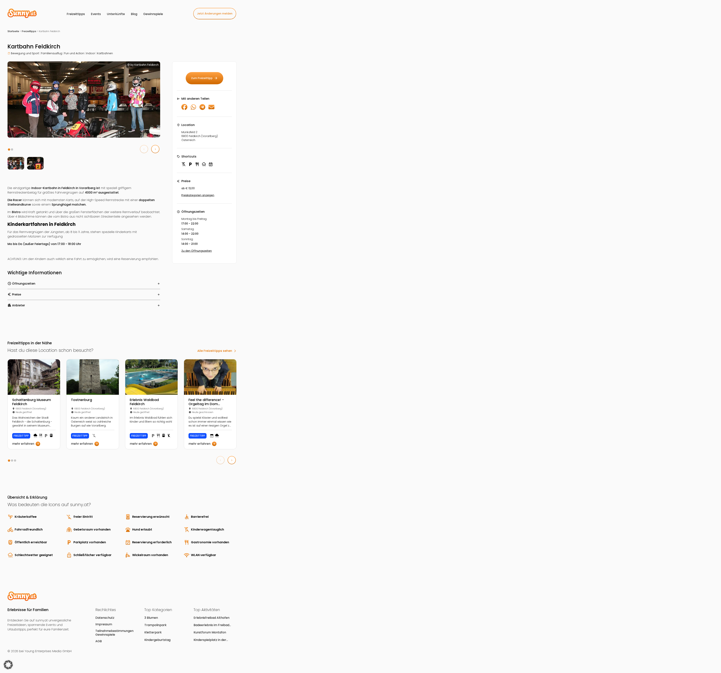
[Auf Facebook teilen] (184, 109)
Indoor (90, 53)
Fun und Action (74, 53)
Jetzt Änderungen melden (214, 13)
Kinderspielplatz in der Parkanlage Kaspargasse (212, 640)
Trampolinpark (155, 625)
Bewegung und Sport (25, 53)
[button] (9, 149)
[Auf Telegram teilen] (202, 109)
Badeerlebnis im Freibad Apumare (211, 625)
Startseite (13, 31)
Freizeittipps (29, 31)
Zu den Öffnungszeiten (196, 251)
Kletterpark (153, 632)
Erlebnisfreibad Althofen (211, 617)
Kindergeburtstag (157, 640)
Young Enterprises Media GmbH (48, 651)
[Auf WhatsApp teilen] (193, 109)
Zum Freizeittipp (204, 78)
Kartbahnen (105, 53)
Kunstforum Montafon (210, 632)
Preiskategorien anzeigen (197, 195)
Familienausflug (51, 53)
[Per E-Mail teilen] (211, 109)
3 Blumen (151, 617)
